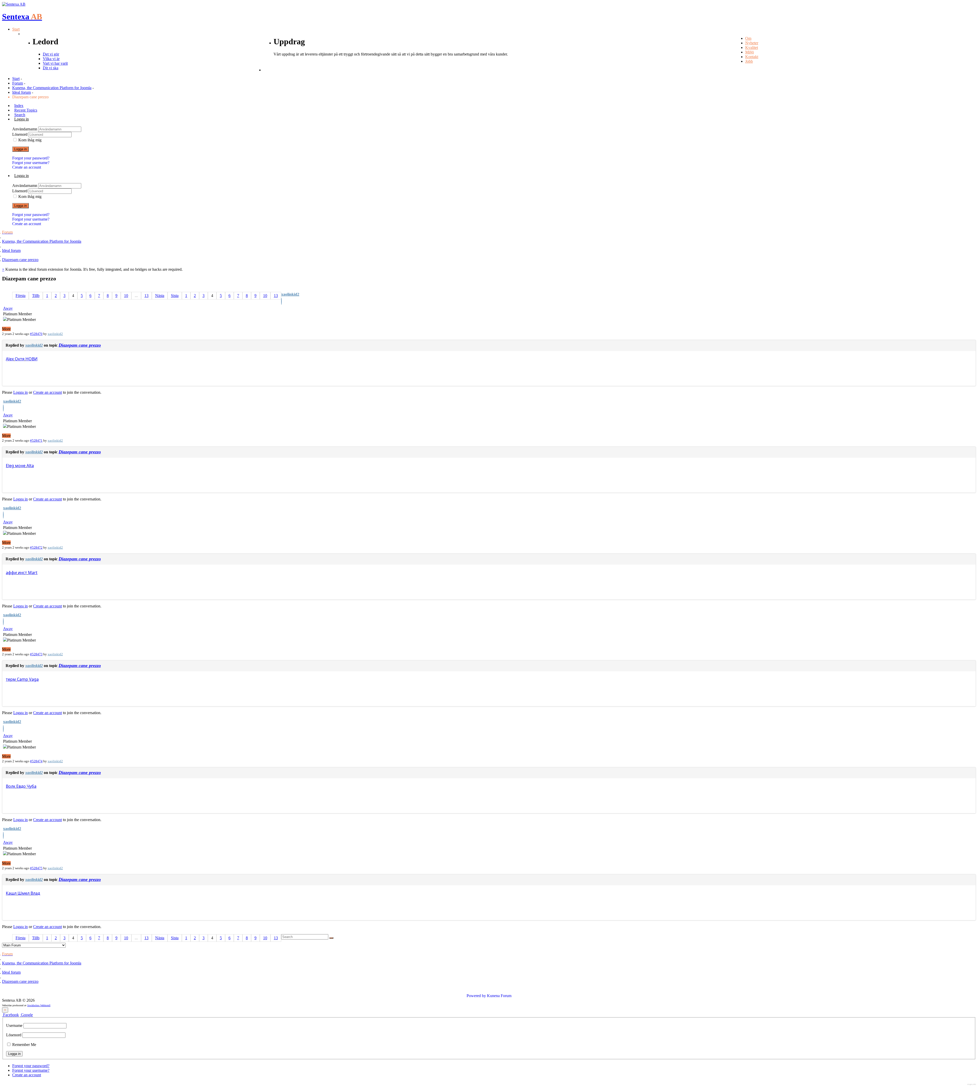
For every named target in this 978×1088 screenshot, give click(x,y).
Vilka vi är (51, 59)
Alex (10, 359)
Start (16, 78)
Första (20, 295)
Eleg (10, 465)
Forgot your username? (30, 162)
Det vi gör (51, 54)
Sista (175, 295)
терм (11, 679)
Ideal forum (21, 92)
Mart (32, 572)
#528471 (36, 440)
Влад (35, 893)
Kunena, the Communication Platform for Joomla (51, 88)
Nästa (159, 295)
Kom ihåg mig (30, 140)
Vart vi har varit (55, 63)
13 (146, 295)
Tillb (35, 295)
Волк (10, 786)
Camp (22, 679)
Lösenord (20, 134)
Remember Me (23, 1044)
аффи (11, 572)
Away (8, 308)
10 (126, 295)
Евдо (21, 786)
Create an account (26, 167)
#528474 (36, 761)
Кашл (11, 893)
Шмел (24, 893)
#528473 (36, 654)
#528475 (36, 868)
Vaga (34, 679)
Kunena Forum (499, 996)
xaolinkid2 (290, 294)
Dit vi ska (50, 68)
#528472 (36, 547)
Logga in (20, 149)
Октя (19, 359)
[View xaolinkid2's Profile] (281, 302)
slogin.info (971, 1084)
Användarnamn (25, 129)
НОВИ (31, 359)
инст (22, 572)
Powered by (476, 996)
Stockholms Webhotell (38, 1005)
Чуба (31, 786)
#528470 (36, 334)
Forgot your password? (30, 158)
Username (14, 1025)
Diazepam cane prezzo (80, 345)
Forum (17, 83)
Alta (30, 465)
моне (20, 465)
